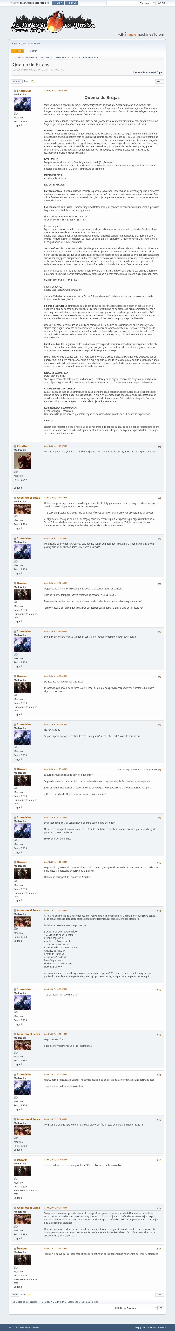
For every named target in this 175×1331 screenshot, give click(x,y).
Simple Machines (32, 1328)
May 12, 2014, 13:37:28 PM (55, 583)
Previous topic (140, 72)
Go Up (15, 1294)
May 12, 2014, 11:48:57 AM (55, 446)
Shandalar (24, 90)
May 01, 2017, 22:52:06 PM (55, 1119)
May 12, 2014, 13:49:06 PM (55, 631)
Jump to (118, 1307)
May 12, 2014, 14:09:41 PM (55, 724)
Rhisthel (22, 446)
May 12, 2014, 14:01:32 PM (55, 676)
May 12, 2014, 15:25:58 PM (55, 769)
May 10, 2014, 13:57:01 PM (55, 90)
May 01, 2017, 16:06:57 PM (55, 989)
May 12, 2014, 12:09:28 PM (55, 538)
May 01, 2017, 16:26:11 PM (55, 1034)
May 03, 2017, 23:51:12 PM (55, 1248)
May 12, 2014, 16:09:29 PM (55, 817)
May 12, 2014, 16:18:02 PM (55, 862)
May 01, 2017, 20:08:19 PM (55, 1074)
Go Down (17, 81)
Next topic (156, 72)
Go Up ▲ (162, 1327)
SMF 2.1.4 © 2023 (16, 1328)
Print (160, 81)
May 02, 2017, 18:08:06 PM (55, 1159)
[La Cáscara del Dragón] (15, 483)
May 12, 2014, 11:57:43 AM (55, 497)
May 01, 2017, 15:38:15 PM (55, 910)
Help (137, 1327)
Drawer (22, 583)
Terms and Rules (149, 1327)
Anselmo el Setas (28, 498)
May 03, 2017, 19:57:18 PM (55, 1207)
